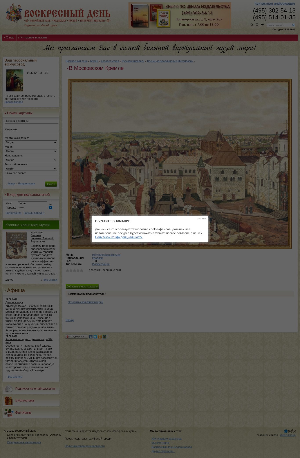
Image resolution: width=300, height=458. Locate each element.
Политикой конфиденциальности (119, 237)
